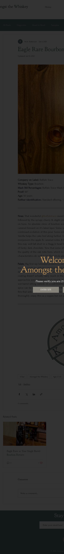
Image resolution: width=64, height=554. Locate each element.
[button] (46, 290)
